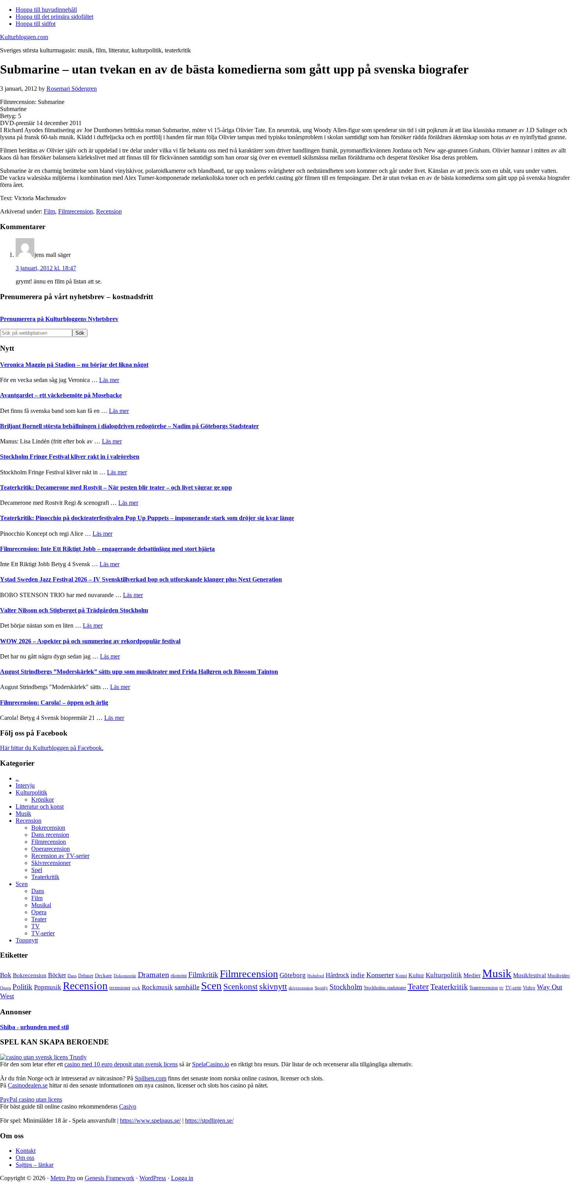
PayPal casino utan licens (31, 1099)
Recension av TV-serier (60, 855)
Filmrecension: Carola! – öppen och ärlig (54, 702)
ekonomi (179, 975)
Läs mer (109, 380)
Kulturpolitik (31, 792)
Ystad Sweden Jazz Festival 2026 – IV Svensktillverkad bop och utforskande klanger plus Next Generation (141, 579)
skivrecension (301, 987)
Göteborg (293, 975)
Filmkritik (203, 975)
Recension (109, 211)
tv (501, 987)
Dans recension (50, 834)
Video (529, 987)
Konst (401, 975)
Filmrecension (75, 211)
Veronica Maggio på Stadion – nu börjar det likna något (74, 364)
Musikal (41, 905)
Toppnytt (27, 940)
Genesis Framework (109, 1178)
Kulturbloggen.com (24, 37)
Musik (23, 813)
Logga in (182, 1178)
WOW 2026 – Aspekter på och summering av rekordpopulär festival (90, 641)
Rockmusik (157, 987)
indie (358, 975)
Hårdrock (337, 975)
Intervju (25, 785)
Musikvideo (558, 975)
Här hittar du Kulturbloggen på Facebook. (51, 748)
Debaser (85, 975)
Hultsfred (315, 976)
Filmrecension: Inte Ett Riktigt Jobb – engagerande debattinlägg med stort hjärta (107, 548)
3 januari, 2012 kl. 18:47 (46, 268)
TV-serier (43, 933)
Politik (22, 987)
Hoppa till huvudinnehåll (46, 9)
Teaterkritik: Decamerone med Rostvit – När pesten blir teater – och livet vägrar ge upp (116, 487)
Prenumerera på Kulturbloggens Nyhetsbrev (59, 319)
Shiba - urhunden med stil (34, 1027)
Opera (38, 912)
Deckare (103, 975)
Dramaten (153, 975)
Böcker (57, 975)
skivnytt (273, 986)
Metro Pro (62, 1178)
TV (35, 926)
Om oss (25, 1157)
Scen (22, 884)
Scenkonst (240, 986)
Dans (37, 891)
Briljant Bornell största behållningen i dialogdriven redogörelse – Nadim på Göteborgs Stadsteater (129, 426)
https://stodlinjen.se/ (209, 1120)
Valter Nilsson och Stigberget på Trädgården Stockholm (74, 610)
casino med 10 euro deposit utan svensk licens (121, 1064)
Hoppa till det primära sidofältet (54, 16)
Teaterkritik (45, 877)
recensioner (119, 987)
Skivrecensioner (51, 862)
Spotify (321, 987)
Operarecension (50, 848)
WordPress (152, 1178)
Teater (38, 919)
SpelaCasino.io (210, 1064)
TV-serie (513, 987)
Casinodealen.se (28, 1085)
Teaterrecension (483, 987)
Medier (472, 975)
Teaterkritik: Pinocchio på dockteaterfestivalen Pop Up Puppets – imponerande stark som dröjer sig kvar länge (147, 518)
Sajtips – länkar (34, 1164)
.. (17, 778)
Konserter (380, 975)
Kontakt (26, 1150)
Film (49, 211)
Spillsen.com (150, 1078)
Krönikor (42, 799)
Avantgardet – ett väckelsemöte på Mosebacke (61, 395)
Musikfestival (529, 975)
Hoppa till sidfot (35, 23)
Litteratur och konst (40, 806)
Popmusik (47, 987)
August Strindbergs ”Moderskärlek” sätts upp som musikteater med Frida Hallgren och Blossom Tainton (139, 671)
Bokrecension (48, 827)
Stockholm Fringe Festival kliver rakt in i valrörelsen (69, 456)
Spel (36, 870)
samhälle (187, 987)
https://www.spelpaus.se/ (150, 1120)
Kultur (416, 975)
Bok (5, 975)
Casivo (127, 1106)
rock (136, 987)
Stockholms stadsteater (385, 987)
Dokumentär (125, 975)
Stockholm (346, 987)
